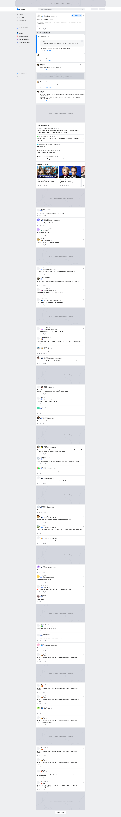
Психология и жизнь (49, 290)
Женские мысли (48, 387)
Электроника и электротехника (52, 358)
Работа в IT (47, 587)
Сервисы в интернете (49, 16)
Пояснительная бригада (50, 329)
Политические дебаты (48, 128)
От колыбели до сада (51, 144)
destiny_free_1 (42, 150)
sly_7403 (41, 136)
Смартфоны (47, 240)
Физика (45, 230)
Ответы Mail (47, 348)
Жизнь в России (47, 459)
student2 (41, 128)
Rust (45, 655)
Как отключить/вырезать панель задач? (50, 159)
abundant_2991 (42, 144)
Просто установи (50, 156)
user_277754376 (42, 156)
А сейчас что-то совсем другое (52, 300)
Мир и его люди (47, 136)
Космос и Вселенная (49, 339)
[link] (47, 176)
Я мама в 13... (41, 146)
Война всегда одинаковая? (46, 153)
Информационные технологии (52, 220)
